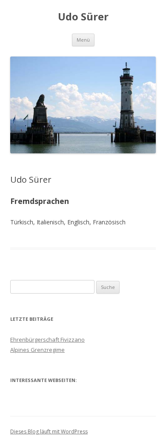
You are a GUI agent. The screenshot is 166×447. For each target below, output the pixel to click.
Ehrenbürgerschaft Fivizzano (47, 339)
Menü (83, 40)
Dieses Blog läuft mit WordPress (49, 431)
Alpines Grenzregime (37, 350)
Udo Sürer (83, 16)
